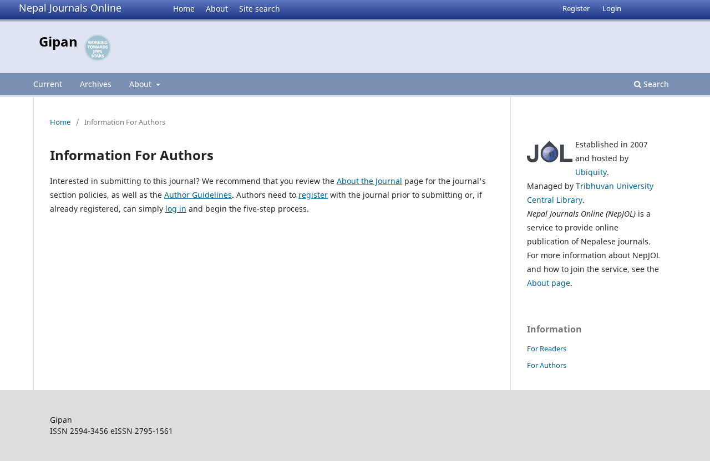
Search (655, 84)
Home (184, 8)
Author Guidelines (198, 194)
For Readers (546, 349)
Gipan (58, 41)
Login (611, 8)
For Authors (546, 365)
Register (576, 8)
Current (47, 84)
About (217, 8)
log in (175, 208)
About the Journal (369, 181)
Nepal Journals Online (70, 7)
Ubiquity (591, 172)
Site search (259, 8)
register (313, 194)
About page (548, 283)
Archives (95, 84)
